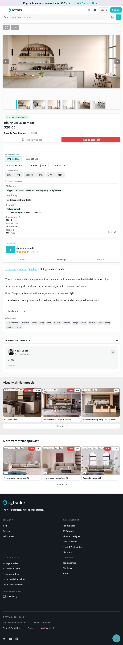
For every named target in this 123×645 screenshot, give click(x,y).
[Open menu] (3, 10)
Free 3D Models (70, 541)
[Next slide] (117, 61)
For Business (69, 525)
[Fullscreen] (6, 27)
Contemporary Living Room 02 (55, 478)
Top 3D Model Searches (14, 579)
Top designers (69, 562)
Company (7, 520)
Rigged (10, 190)
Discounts (67, 552)
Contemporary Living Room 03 (16, 478)
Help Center (8, 536)
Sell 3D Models (9, 557)
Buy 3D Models (69, 520)
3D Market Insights (11, 568)
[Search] (118, 17)
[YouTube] (10, 639)
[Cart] (95, 10)
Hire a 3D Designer (71, 536)
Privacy (31, 628)
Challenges (68, 568)
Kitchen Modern (10, 419)
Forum (66, 573)
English (46, 628)
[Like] (22, 148)
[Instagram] (17, 639)
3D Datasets (68, 531)
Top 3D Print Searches (13, 584)
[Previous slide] (6, 61)
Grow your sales (10, 563)
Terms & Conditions (12, 628)
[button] (112, 17)
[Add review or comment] (117, 340)
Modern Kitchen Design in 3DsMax (57, 419)
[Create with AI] (88, 10)
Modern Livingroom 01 (91, 478)
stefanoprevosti (25, 248)
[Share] (100, 148)
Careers (6, 531)
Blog (5, 525)
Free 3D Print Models (72, 546)
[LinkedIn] (4, 639)
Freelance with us (11, 573)
